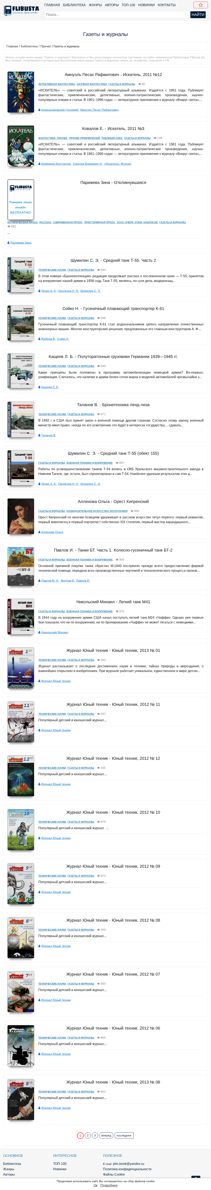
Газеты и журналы (122, 84)
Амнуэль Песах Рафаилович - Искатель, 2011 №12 (113, 74)
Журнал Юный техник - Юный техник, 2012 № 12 (113, 758)
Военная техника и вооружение (90, 463)
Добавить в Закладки (200, 5)
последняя (124, 1135)
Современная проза (67, 222)
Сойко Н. (63, 338)
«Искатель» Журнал (117, 163)
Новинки (146, 5)
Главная (52, 5)
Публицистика (112, 138)
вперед (106, 1135)
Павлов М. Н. (50, 580)
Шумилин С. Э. (90, 290)
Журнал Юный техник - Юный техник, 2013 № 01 (113, 650)
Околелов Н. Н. (68, 290)
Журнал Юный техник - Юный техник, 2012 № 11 (113, 704)
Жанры (95, 5)
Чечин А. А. (48, 290)
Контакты (167, 5)
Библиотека (74, 5)
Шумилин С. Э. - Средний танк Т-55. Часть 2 (113, 260)
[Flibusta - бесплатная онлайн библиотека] (20, 10)
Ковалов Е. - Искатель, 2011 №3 (113, 128)
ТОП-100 (128, 5)
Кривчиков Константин (56, 163)
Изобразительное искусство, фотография (97, 511)
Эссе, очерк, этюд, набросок (137, 222)
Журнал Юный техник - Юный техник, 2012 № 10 (113, 812)
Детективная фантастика (56, 84)
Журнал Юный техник (56, 681)
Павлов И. (83, 580)
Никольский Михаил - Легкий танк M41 (113, 602)
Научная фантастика (92, 84)
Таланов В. (48, 435)
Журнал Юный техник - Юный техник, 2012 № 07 (113, 974)
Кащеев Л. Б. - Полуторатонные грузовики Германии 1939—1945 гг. (113, 356)
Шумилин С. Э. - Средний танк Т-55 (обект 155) (113, 453)
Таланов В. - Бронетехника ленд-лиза (113, 404)
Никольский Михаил (54, 632)
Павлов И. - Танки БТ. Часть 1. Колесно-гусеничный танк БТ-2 (113, 550)
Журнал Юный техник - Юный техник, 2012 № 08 (113, 920)
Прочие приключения (84, 138)
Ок (95, 1185)
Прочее (45, 46)
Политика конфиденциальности (127, 1169)
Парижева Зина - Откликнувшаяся (113, 182)
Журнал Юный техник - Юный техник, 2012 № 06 (113, 1028)
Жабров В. (48, 338)
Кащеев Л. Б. (50, 387)
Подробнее (109, 1185)
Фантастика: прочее (52, 138)
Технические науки (52, 270)
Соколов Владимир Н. (87, 163)
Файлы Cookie (114, 1174)
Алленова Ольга (52, 532)
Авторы (112, 5)
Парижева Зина (20, 242)
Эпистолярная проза (99, 222)
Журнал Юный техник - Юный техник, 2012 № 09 (113, 866)
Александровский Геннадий (60, 109)
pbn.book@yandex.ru (128, 1163)
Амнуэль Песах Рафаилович (99, 109)
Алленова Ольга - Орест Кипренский (113, 501)
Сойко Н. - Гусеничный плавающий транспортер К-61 (113, 308)
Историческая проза (22, 222)
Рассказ (45, 222)
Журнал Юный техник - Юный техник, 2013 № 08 (113, 1082)
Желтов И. (68, 580)
